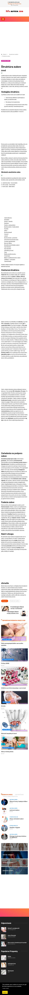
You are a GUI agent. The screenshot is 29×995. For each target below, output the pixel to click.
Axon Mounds (12, 935)
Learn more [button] (5, 988)
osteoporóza (12, 963)
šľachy (3, 706)
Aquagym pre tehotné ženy (14, 3)
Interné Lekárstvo (14, 825)
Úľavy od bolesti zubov (17, 819)
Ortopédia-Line (6, 702)
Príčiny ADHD (5, 663)
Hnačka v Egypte (15, 827)
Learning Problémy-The (8, 659)
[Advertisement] (14, 37)
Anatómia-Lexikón (13, 54)
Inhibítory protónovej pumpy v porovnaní (13, 688)
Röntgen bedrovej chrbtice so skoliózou (18, 836)
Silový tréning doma (7, 751)
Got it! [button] (5, 992)
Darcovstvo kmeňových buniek (17, 942)
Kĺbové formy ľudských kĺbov (18, 801)
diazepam (11, 971)
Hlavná (4, 54)
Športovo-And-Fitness (8, 747)
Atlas (9, 956)
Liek (4, 684)
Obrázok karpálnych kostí (9, 733)
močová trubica (14, 810)
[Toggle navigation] (3, 19)
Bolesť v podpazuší (13, 928)
